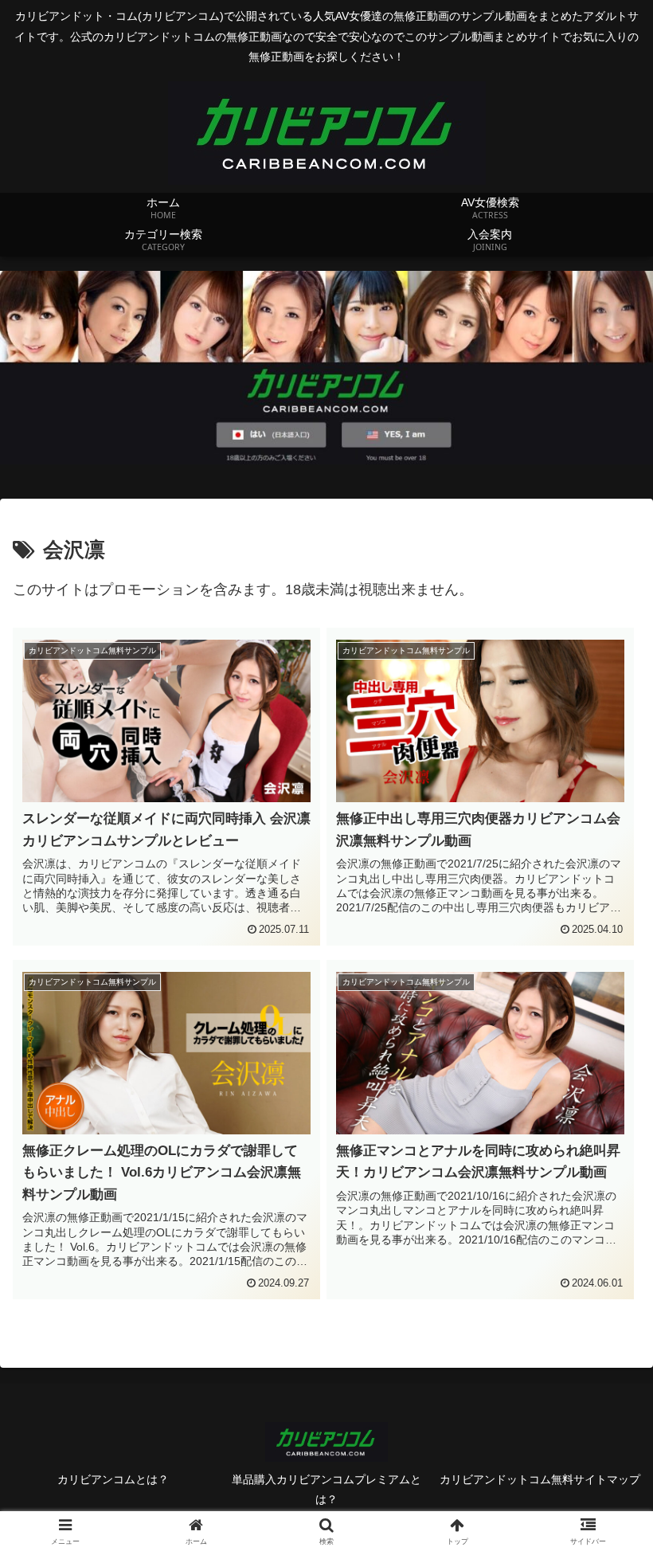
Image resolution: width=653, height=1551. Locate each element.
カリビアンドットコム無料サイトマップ (540, 1479)
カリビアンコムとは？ (113, 1479)
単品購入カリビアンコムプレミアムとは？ (326, 1489)
